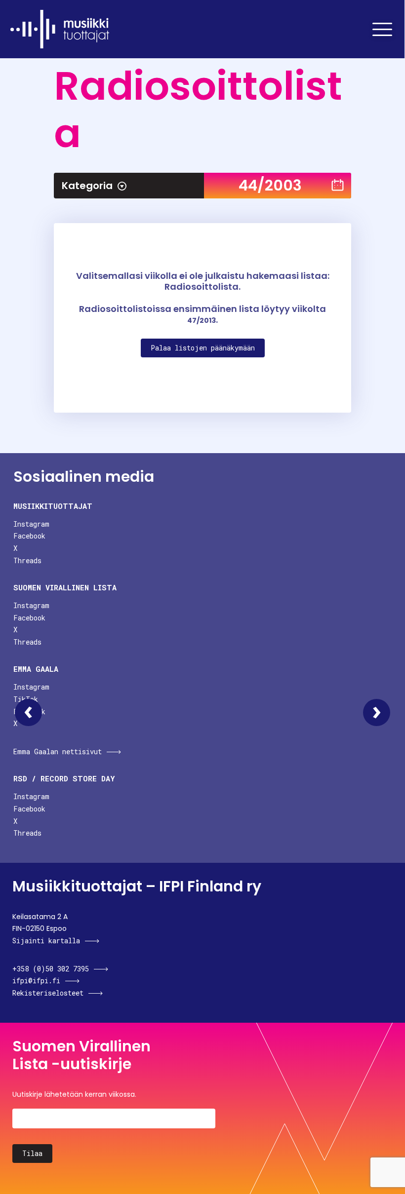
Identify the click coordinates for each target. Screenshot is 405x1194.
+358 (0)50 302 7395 (50, 968)
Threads (27, 560)
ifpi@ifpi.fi (36, 980)
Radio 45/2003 (376, 712)
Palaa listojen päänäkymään (203, 347)
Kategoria (87, 186)
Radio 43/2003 (28, 712)
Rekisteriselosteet (47, 993)
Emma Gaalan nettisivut (57, 751)
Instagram (31, 524)
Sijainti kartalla (46, 940)
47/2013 (201, 320)
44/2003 (270, 185)
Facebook (29, 535)
